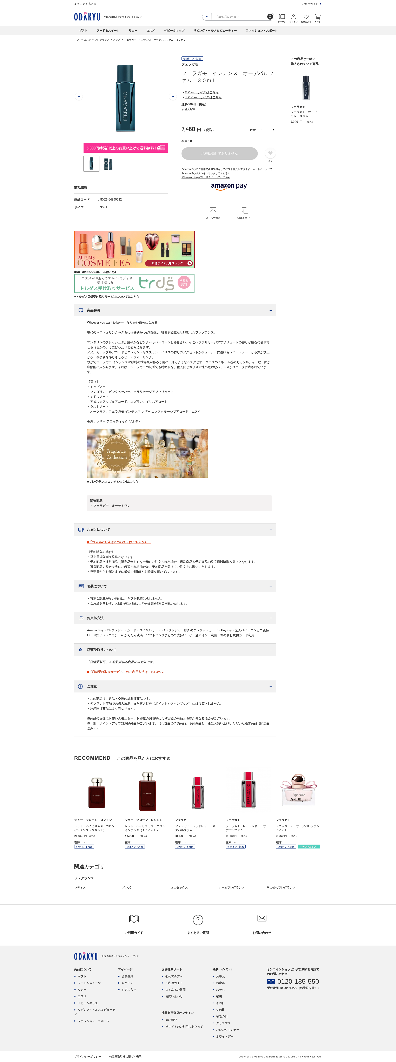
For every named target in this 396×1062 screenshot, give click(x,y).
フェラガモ (190, 64)
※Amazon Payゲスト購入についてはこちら (206, 177)
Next (173, 97)
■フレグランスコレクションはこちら (112, 481)
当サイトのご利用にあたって (184, 1026)
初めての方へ (174, 976)
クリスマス (223, 1023)
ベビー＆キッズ (174, 30)
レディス (80, 887)
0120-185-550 (298, 981)
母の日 (220, 1003)
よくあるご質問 (175, 989)
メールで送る (213, 218)
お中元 (220, 976)
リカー (133, 30)
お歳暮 (220, 983)
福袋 (219, 996)
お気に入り (129, 989)
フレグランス (102, 39)
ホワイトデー (224, 1036)
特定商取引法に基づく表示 (125, 1056)
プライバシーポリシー (87, 1056)
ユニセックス (179, 887)
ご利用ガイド (310, 3)
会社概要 (171, 1020)
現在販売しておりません (220, 153)
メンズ (116, 39)
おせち (220, 989)
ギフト (83, 30)
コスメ (150, 30)
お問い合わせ (174, 996)
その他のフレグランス (281, 887)
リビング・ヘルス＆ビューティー (215, 30)
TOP (77, 39)
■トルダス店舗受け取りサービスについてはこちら (106, 296)
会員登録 (127, 976)
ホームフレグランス (232, 887)
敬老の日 (222, 1016)
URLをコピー (244, 218)
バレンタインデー (227, 1029)
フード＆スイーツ (108, 30)
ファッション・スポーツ (262, 30)
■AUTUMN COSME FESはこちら (96, 271)
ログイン (127, 983)
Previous (79, 97)
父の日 (220, 1009)
